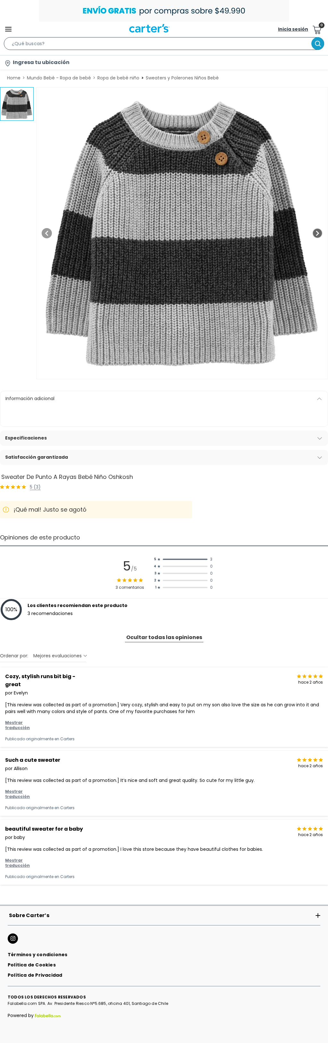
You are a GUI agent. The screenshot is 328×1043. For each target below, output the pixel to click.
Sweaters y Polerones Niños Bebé (182, 78)
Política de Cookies (32, 965)
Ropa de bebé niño (118, 78)
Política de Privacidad (35, 975)
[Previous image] (47, 233)
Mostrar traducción (17, 725)
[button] (164, 45)
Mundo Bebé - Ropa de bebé (59, 78)
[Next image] (317, 233)
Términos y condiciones (37, 954)
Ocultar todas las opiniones (164, 637)
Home (13, 78)
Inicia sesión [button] (293, 29)
